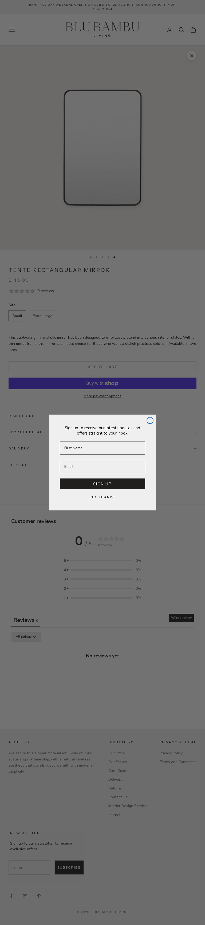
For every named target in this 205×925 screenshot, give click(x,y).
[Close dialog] (150, 420)
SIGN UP (102, 483)
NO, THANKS (102, 497)
